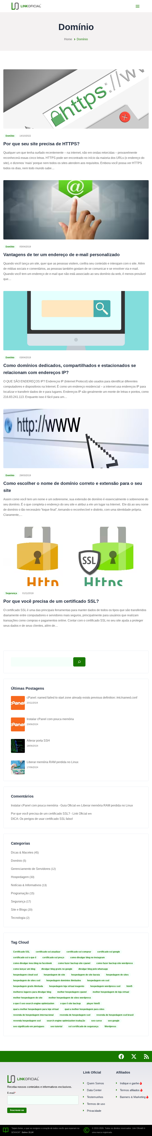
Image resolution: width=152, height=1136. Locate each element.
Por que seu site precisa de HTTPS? (41, 143)
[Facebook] (121, 1056)
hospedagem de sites (117, 974)
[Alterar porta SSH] (18, 746)
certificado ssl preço (53, 957)
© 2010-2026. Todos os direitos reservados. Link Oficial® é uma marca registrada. (118, 1130)
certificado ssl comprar (79, 951)
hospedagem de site (54, 974)
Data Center (94, 1090)
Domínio (10, 136)
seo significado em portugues (28, 1026)
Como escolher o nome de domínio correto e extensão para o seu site (72, 487)
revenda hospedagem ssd (27, 1020)
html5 (129, 986)
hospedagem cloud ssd (25, 974)
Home (68, 39)
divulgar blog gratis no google (56, 969)
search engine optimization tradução (66, 1020)
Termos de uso (96, 1103)
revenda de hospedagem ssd (75, 1015)
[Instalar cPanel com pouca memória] (18, 724)
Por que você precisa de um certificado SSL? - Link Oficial (49, 813)
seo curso (96, 1020)
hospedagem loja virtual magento (66, 986)
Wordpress (110, 1026)
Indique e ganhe (130, 1083)
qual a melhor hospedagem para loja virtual (36, 1009)
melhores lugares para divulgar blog (32, 992)
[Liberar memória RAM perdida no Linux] (18, 767)
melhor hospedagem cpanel (72, 992)
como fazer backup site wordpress (114, 963)
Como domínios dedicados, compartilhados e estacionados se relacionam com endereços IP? (69, 369)
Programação (20, 893)
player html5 (93, 1003)
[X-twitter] (133, 1056)
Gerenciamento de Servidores (30, 868)
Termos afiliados (130, 1090)
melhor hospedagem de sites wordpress (70, 997)
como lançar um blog (24, 969)
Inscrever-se (17, 1110)
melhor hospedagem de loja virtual (111, 992)
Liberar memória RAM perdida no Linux (52, 762)
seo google (113, 1020)
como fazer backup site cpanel (74, 963)
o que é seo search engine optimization (33, 1003)
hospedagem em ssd (98, 980)
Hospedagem (20, 877)
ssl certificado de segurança (83, 1026)
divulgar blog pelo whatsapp (93, 969)
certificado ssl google (108, 951)
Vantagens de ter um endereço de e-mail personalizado (61, 254)
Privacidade (94, 1110)
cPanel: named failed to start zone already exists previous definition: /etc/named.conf (82, 697)
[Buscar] (79, 662)
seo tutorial (56, 1026)
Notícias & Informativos (26, 885)
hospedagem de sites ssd (26, 980)
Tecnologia (18, 917)
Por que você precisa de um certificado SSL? (51, 601)
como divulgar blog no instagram (87, 957)
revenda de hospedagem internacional (33, 1015)
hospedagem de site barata (85, 974)
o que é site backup (70, 1003)
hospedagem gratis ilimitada (28, 986)
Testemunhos (95, 1097)
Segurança (11, 593)
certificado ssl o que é (24, 957)
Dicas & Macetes (22, 852)
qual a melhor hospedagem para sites (84, 1009)
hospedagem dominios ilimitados (63, 980)
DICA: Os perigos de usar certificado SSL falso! (42, 818)
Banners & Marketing (133, 1097)
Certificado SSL (21, 951)
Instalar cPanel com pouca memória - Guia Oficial (43, 805)
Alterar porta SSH (38, 740)
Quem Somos (95, 1083)
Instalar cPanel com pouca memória (50, 719)
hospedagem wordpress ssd (105, 986)
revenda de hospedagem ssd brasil (114, 1015)
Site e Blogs (19, 909)
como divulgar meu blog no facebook (32, 963)
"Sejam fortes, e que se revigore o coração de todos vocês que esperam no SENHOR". (45, 1130)
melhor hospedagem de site (27, 997)
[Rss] (146, 1056)
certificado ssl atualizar (48, 951)
